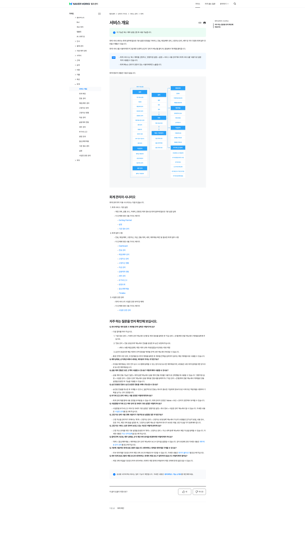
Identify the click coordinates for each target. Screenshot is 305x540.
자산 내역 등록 (127, 434)
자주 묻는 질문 (210, 4)
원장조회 (122, 284)
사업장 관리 (119, 411)
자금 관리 (122, 267)
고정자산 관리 (124, 259)
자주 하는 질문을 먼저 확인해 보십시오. (224, 26)
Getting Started (125, 220)
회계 (141, 14)
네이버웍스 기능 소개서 (172, 474)
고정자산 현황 (124, 263)
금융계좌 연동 (124, 272)
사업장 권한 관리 (125, 310)
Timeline (122, 293)
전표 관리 (122, 250)
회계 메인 (120, 508)
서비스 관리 (134, 14)
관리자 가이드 (122, 14)
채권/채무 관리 (124, 254)
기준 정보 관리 (124, 229)
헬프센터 (112, 14)
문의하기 (223, 4)
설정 (120, 224)
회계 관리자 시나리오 (222, 21)
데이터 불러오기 (184, 453)
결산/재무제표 (124, 289)
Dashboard (123, 246)
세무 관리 (122, 276)
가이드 (197, 4)
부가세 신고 (123, 280)
